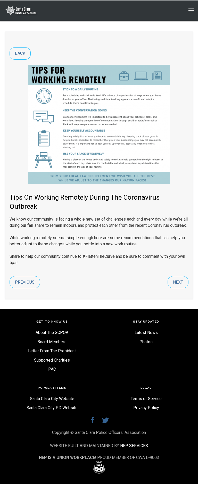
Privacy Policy (146, 407)
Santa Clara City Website (52, 398)
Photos (146, 341)
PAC (52, 369)
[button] (189, 11)
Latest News (146, 332)
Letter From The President (52, 350)
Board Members (52, 341)
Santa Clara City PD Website (52, 407)
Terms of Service (146, 398)
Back (20, 53)
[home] (23, 10)
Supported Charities (52, 360)
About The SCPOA (52, 332)
